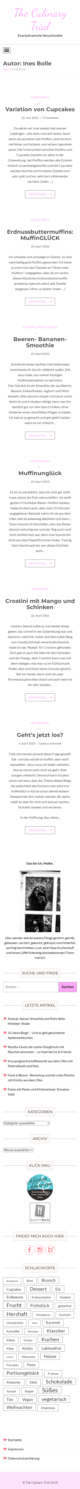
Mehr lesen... (38, 194)
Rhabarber (14, 1382)
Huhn (34, 1323)
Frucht (14, 1305)
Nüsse (50, 1356)
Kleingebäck (40, 97)
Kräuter (28, 1340)
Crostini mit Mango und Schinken (40, 604)
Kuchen (50, 1339)
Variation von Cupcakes (40, 109)
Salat (33, 1382)
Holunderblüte (15, 1322)
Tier (10, 1399)
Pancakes (12, 1365)
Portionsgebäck (23, 1373)
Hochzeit (65, 1314)
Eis (58, 1289)
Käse (10, 1348)
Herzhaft (17, 1314)
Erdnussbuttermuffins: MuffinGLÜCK (40, 234)
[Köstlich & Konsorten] (40, 1177)
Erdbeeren (15, 1297)
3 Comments (50, 117)
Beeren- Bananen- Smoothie (40, 342)
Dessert (38, 1289)
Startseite (15, 1440)
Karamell (53, 1322)
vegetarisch (54, 1399)
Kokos (11, 1340)
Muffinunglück (40, 473)
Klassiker (56, 1331)
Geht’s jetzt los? (40, 735)
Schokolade (59, 1381)
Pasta (31, 1365)
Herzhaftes (40, 589)
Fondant (65, 1297)
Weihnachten (19, 1407)
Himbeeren (43, 1314)
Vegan (27, 1399)
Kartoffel (13, 1331)
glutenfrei (64, 1306)
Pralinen (53, 1373)
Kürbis (27, 1348)
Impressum (16, 1449)
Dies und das (40, 723)
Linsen (10, 1357)
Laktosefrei (51, 1348)
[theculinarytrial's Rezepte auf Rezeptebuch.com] (40, 1205)
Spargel (11, 1391)
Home (7, 69)
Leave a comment (50, 743)
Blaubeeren (12, 1281)
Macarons (28, 1356)
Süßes (50, 1390)
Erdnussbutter (41, 1297)
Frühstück (39, 1305)
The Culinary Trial (40, 19)
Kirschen (33, 1331)
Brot (30, 1280)
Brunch (49, 1280)
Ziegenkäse (48, 1408)
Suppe (29, 1391)
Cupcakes (14, 1289)
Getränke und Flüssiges (40, 327)
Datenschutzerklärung (23, 1458)
